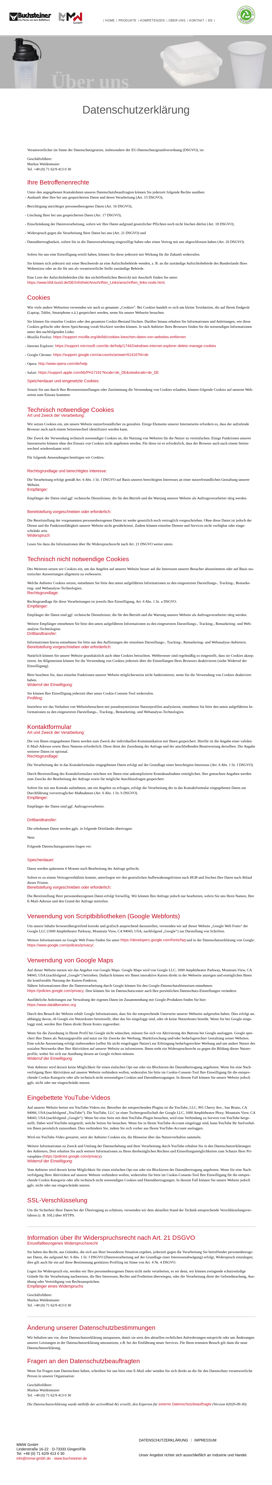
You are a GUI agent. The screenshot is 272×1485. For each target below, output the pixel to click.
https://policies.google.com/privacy (55, 991)
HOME (110, 20)
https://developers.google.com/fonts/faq (153, 940)
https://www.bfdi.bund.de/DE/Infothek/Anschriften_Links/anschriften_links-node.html (95, 282)
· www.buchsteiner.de (69, 1458)
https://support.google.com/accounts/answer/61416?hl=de (100, 355)
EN (210, 20)
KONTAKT (196, 20)
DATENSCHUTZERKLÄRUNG (163, 1440)
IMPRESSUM (205, 1440)
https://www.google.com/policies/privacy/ (60, 945)
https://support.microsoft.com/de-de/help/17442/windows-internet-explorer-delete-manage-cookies (135, 346)
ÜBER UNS (177, 20)
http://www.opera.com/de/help (62, 364)
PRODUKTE (128, 20)
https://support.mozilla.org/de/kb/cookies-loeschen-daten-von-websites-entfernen (119, 337)
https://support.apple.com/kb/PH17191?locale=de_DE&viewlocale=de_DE (98, 372)
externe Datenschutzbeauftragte (185, 1404)
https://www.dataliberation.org (51, 1005)
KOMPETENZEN (152, 20)
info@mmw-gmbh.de (33, 1458)
